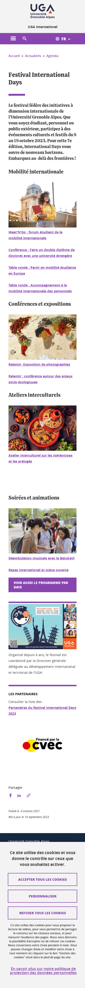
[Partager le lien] (28, 795)
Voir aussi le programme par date (41, 584)
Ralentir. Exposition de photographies (39, 364)
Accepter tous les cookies (42, 879)
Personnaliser (42, 896)
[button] (24, 38)
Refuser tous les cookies (42, 912)
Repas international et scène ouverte (38, 570)
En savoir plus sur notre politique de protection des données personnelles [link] (43, 971)
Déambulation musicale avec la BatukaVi (41, 558)
